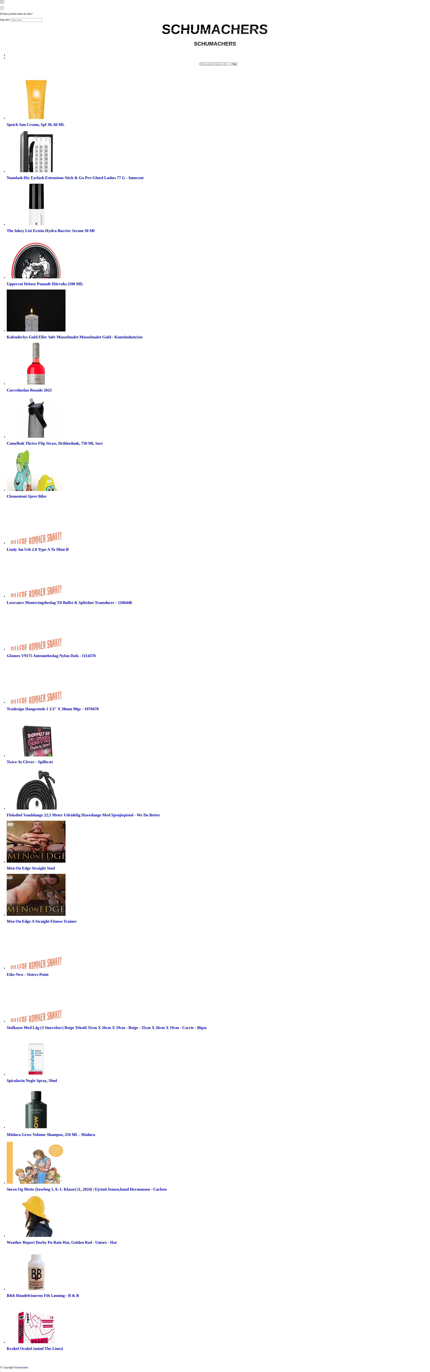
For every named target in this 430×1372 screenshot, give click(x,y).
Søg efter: (5, 19)
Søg (234, 64)
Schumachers (21, 1367)
